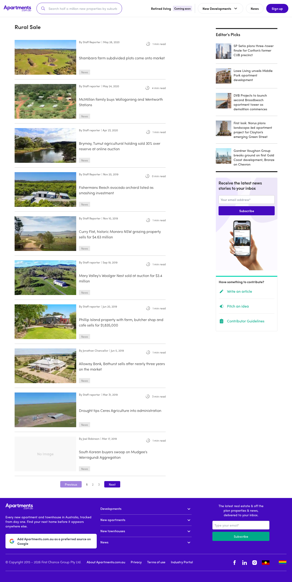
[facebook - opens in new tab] (234, 562)
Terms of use (156, 562)
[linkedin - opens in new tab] (244, 562)
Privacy (136, 562)
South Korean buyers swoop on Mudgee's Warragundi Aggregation (113, 454)
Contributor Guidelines (245, 321)
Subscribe (246, 210)
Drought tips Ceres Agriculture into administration (120, 410)
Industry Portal (182, 562)
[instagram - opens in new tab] (254, 562)
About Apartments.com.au (106, 562)
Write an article (239, 291)
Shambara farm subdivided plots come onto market (122, 58)
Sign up (277, 8)
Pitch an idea (238, 306)
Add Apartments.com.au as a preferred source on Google (54, 541)
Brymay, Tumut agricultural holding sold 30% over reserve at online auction (119, 146)
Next (112, 484)
